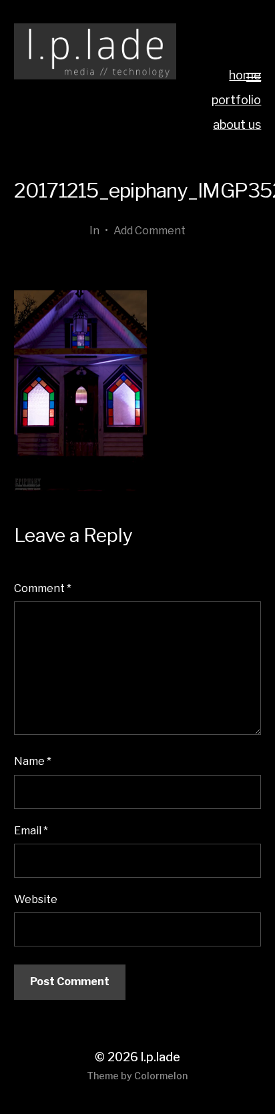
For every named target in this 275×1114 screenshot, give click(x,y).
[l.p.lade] (95, 51)
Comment (42, 588)
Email (31, 830)
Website (35, 899)
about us (237, 124)
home (245, 75)
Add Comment (149, 230)
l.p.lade (160, 1057)
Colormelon (161, 1075)
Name (32, 761)
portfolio (236, 100)
